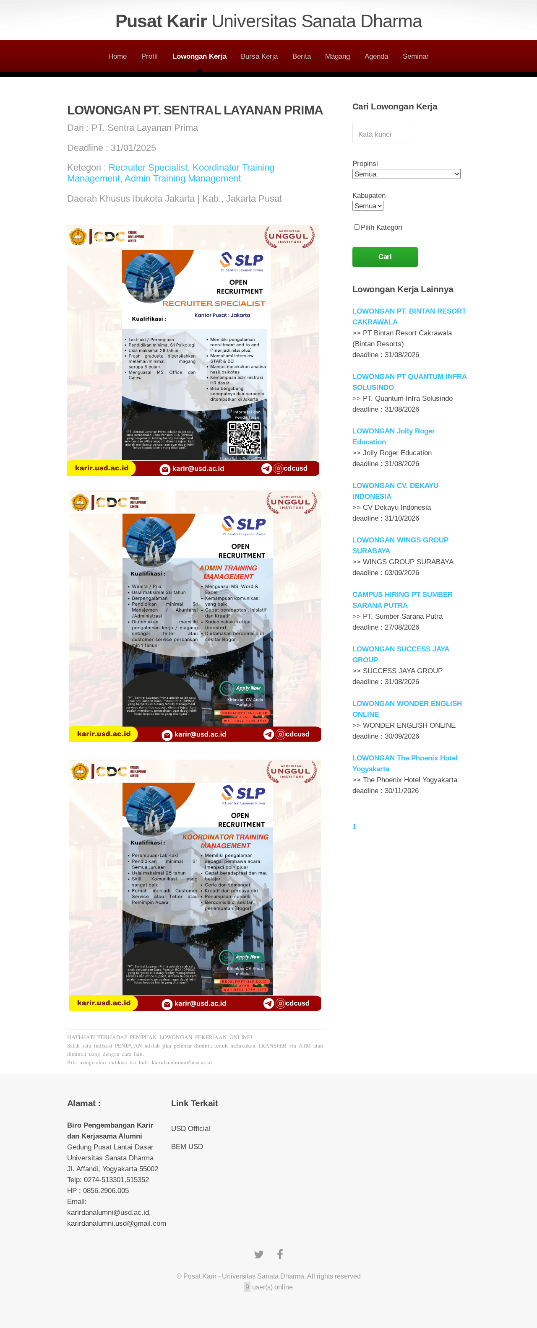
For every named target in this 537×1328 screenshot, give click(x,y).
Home (117, 56)
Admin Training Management (183, 178)
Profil (149, 56)
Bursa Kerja (259, 56)
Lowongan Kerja (199, 56)
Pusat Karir (268, 21)
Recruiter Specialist (148, 167)
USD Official (190, 1128)
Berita (301, 56)
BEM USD (187, 1146)
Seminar (416, 56)
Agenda (376, 56)
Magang (337, 56)
